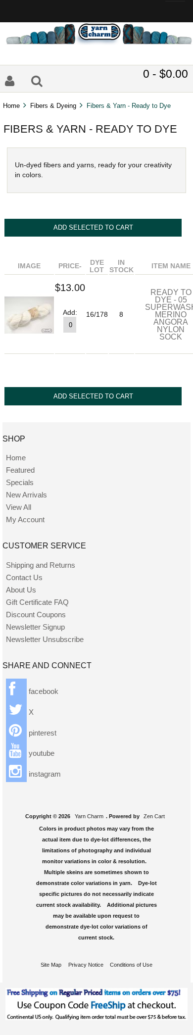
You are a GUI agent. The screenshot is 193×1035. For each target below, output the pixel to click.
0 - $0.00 (165, 73)
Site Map (51, 965)
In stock (121, 266)
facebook (42, 691)
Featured (20, 470)
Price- (70, 266)
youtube (40, 753)
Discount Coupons (36, 614)
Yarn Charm (89, 816)
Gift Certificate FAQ (37, 602)
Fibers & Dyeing (53, 105)
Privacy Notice (85, 965)
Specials (20, 482)
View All (18, 507)
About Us (21, 590)
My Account (25, 519)
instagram (44, 774)
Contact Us (24, 577)
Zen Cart (154, 816)
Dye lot (97, 266)
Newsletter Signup (35, 627)
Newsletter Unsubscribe (45, 639)
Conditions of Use (131, 965)
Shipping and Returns (40, 565)
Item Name (171, 266)
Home (11, 105)
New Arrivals (26, 495)
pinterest (41, 733)
